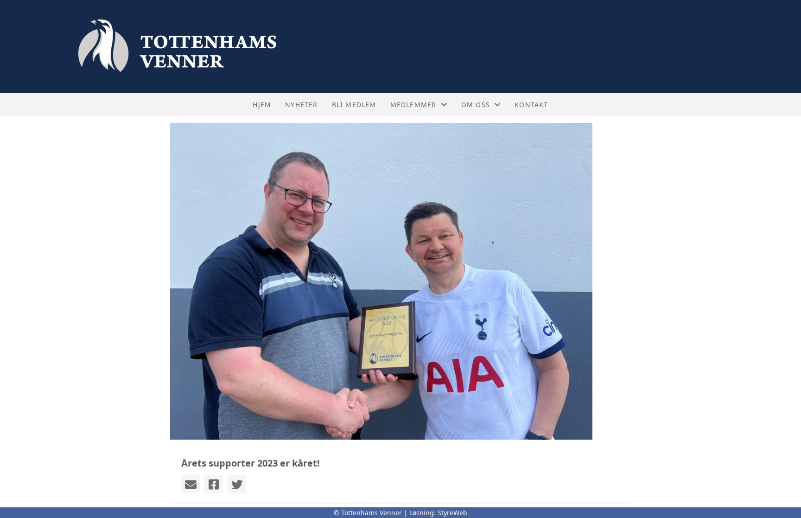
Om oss (475, 104)
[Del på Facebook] (213, 484)
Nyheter (301, 104)
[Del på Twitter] (237, 484)
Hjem (262, 104)
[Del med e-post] (190, 484)
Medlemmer (413, 104)
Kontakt (531, 104)
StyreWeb (452, 512)
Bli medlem (354, 104)
